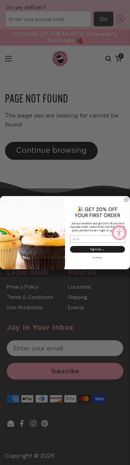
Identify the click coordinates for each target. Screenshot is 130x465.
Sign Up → (97, 249)
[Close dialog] (126, 200)
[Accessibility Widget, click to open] (119, 232)
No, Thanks (97, 257)
